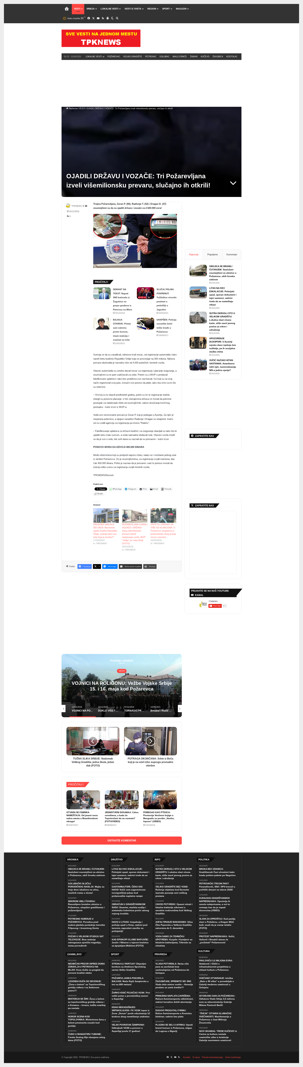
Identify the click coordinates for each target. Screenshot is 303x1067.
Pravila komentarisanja (212, 1057)
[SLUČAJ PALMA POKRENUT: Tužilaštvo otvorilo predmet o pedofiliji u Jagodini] (145, 293)
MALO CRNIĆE (180, 56)
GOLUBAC (164, 56)
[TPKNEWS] (101, 38)
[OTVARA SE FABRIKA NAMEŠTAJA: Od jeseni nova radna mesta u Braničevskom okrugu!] (83, 799)
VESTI (77, 8)
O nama (196, 1057)
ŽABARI (194, 56)
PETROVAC (150, 56)
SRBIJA (90, 8)
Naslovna (72, 108)
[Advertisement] (151, 83)
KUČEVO (205, 56)
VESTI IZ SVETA (133, 8)
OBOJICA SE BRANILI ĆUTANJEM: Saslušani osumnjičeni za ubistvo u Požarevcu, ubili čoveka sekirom (222, 273)
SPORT (166, 8)
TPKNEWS (76, 206)
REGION (151, 8)
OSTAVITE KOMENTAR (121, 840)
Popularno (212, 254)
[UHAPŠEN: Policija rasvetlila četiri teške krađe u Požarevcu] (145, 324)
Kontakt (186, 1057)
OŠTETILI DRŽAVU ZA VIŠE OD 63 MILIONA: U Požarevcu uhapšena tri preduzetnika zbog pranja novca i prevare (163, 530)
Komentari (231, 254)
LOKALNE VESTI (109, 8)
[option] (122, 685)
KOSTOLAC (232, 56)
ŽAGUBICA (218, 56)
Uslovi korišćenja (233, 1057)
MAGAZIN (181, 8)
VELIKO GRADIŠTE (132, 56)
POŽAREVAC (113, 56)
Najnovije (194, 254)
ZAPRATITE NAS (204, 505)
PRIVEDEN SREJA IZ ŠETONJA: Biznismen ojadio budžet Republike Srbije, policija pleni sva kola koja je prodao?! (105, 530)
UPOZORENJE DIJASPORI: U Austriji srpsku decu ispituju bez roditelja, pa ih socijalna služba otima (222, 345)
